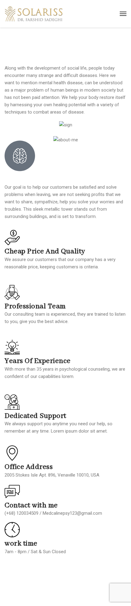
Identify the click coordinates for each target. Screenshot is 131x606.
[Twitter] (28, 568)
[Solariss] (34, 14)
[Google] (45, 568)
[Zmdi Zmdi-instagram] (61, 568)
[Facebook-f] (12, 568)
